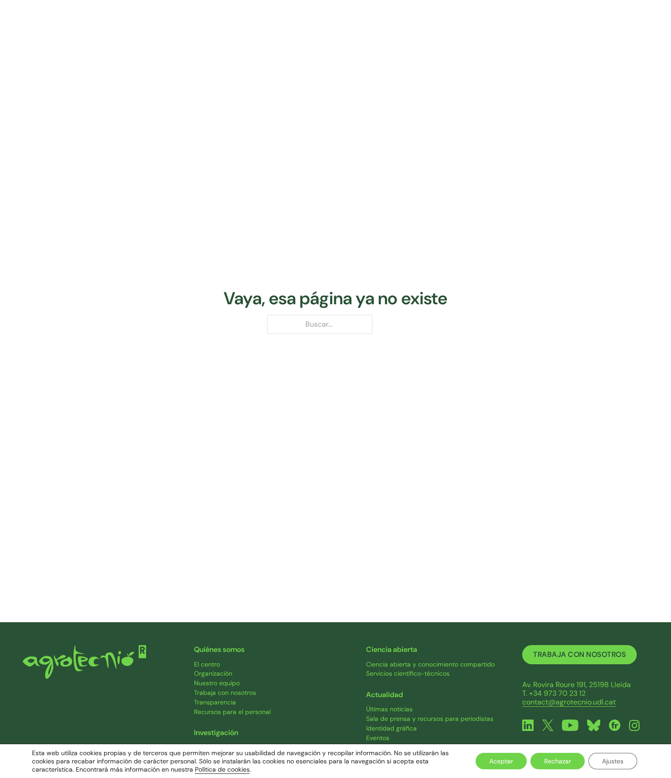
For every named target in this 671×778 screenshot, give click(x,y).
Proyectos (361, 31)
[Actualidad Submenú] (549, 31)
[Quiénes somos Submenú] (236, 31)
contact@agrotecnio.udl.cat (569, 702)
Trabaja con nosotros (225, 693)
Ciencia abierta (440, 31)
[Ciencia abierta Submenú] (475, 31)
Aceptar (501, 761)
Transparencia (215, 702)
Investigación (286, 31)
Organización (213, 673)
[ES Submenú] (652, 31)
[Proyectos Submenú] (387, 31)
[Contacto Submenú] (617, 31)
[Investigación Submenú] (317, 31)
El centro (207, 664)
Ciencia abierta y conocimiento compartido (430, 664)
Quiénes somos (201, 31)
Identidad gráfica (391, 728)
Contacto (592, 31)
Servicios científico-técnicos (408, 673)
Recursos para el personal (232, 712)
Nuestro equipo (217, 683)
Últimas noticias (389, 709)
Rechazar (557, 761)
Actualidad (521, 31)
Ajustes (613, 761)
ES (643, 31)
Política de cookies (222, 769)
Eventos (377, 738)
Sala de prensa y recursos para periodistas (429, 719)
